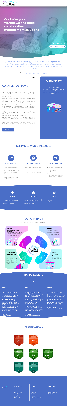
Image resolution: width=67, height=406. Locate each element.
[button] (41, 3)
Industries (33, 396)
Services (33, 393)
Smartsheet (33, 394)
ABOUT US (33, 392)
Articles (32, 398)
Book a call (50, 395)
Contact (32, 400)
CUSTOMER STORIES (36, 397)
